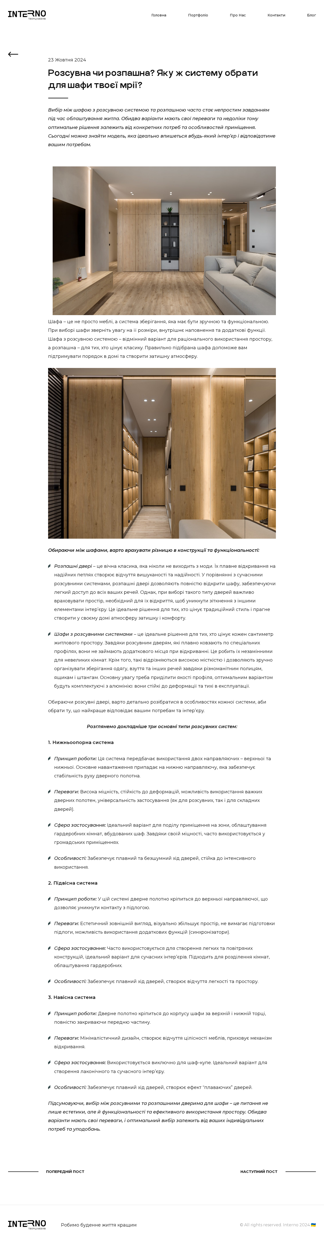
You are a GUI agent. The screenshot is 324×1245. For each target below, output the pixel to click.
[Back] (13, 55)
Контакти (276, 15)
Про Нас (238, 15)
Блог (311, 15)
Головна (158, 15)
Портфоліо (198, 15)
